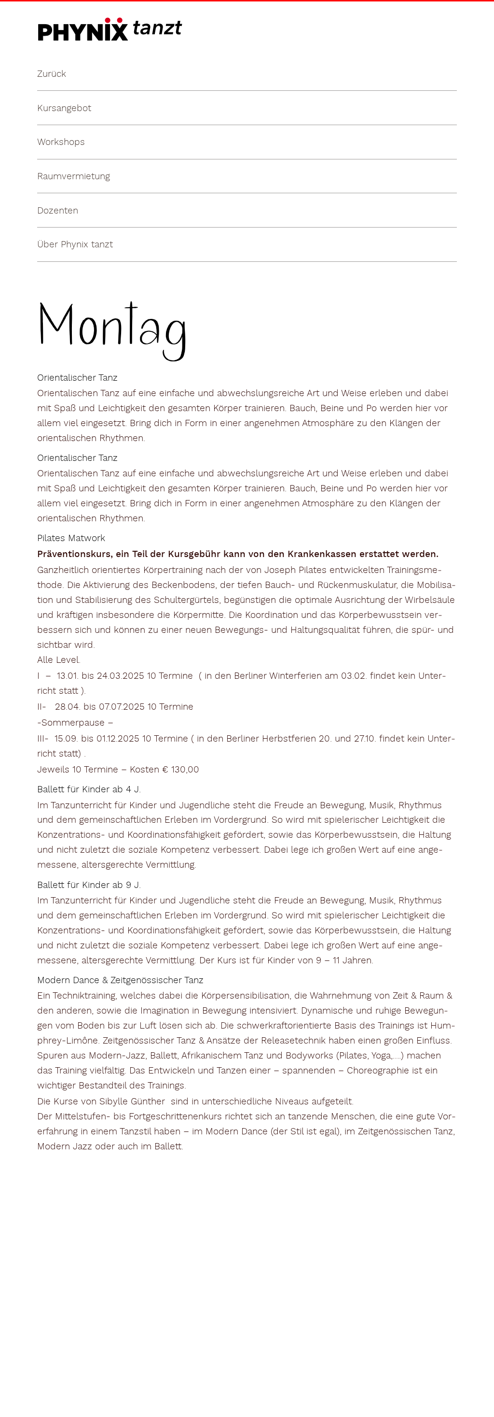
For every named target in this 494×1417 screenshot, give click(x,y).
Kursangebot (64, 108)
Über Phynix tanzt (75, 244)
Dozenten (57, 210)
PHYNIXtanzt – (68, 17)
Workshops (61, 142)
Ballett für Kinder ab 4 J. (89, 789)
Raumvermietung (73, 176)
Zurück (51, 74)
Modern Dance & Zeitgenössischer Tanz (120, 980)
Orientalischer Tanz (77, 377)
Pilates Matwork (71, 538)
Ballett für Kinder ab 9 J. (89, 885)
